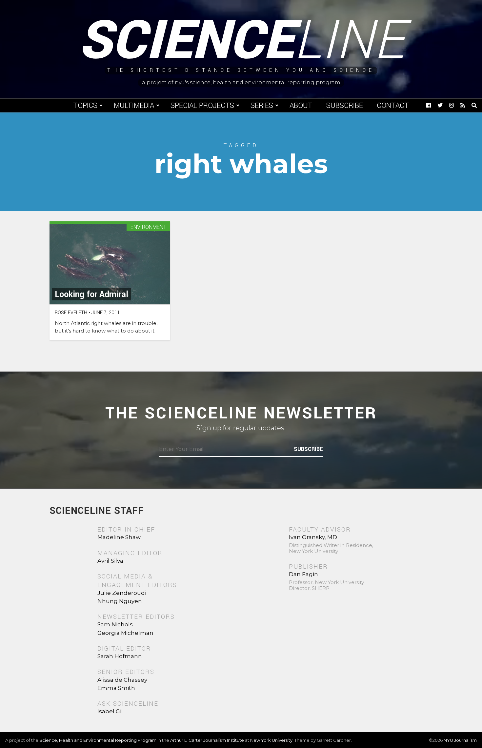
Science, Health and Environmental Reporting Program (97, 740)
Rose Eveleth (71, 312)
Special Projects (202, 105)
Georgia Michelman (125, 633)
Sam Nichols (115, 624)
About (301, 105)
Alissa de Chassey (122, 680)
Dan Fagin (303, 574)
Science (241, 41)
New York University (271, 740)
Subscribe (344, 105)
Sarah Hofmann (119, 656)
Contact (393, 105)
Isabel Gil (110, 711)
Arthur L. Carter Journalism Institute (207, 740)
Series (262, 105)
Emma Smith (116, 688)
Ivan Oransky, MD (313, 537)
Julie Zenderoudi (121, 593)
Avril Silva (110, 560)
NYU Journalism (460, 740)
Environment (148, 227)
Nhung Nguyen (119, 601)
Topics (85, 105)
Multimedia (134, 105)
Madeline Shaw (119, 537)
